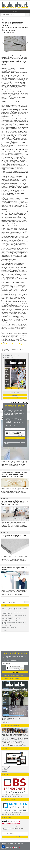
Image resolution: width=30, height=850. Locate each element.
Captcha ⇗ (21, 435)
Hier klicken (16, 433)
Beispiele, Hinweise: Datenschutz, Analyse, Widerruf (14, 442)
